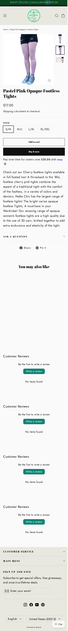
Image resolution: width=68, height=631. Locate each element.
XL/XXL (45, 129)
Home (5, 29)
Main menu (11, 560)
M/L (19, 129)
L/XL (31, 129)
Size (6, 122)
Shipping (8, 111)
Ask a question (15, 236)
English (12, 619)
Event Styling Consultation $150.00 (34, 2)
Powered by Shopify (34, 627)
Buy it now (34, 151)
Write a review (34, 371)
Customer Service (18, 551)
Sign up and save (17, 571)
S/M (8, 129)
